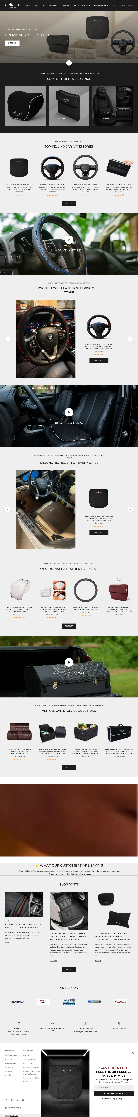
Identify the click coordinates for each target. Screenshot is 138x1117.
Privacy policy (28, 1055)
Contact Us (27, 1082)
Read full (8, 943)
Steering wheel (11, 1055)
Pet (43, 5)
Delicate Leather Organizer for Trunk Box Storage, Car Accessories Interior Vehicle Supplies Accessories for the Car (19, 751)
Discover (17, 118)
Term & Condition (29, 1059)
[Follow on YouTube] (23, 1100)
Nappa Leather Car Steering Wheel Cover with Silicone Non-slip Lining (85, 608)
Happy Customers (101, 5)
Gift (36, 5)
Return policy (28, 1063)
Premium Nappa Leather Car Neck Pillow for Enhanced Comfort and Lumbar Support (112, 936)
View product (99, 360)
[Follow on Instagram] (17, 1100)
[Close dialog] (132, 1053)
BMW (7, 920)
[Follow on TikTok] (29, 1100)
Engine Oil (9, 1067)
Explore (66, 5)
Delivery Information (31, 1067)
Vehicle (27, 5)
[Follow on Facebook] (6, 1100)
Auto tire (8, 1059)
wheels (8, 1075)
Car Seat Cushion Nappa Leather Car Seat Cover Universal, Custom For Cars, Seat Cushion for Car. (52, 610)
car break (8, 1071)
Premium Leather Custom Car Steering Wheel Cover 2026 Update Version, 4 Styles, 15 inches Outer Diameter (85, 187)
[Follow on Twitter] (12, 1100)
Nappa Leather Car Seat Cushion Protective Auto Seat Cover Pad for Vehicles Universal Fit (19, 610)
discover (12, 43)
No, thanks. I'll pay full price (114, 1099)
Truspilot (23, 1034)
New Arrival (54, 5)
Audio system (10, 1063)
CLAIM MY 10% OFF (113, 1094)
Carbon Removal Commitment (34, 1078)
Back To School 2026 (82, 5)
